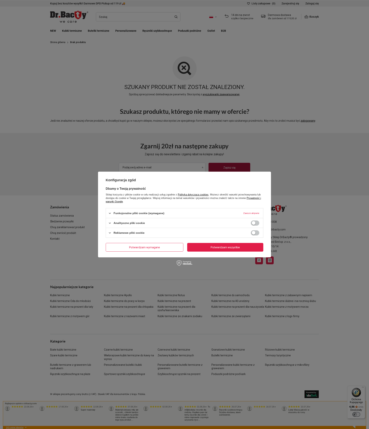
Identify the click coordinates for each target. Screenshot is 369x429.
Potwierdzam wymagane (144, 247)
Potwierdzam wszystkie (225, 247)
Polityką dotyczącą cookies (193, 194)
